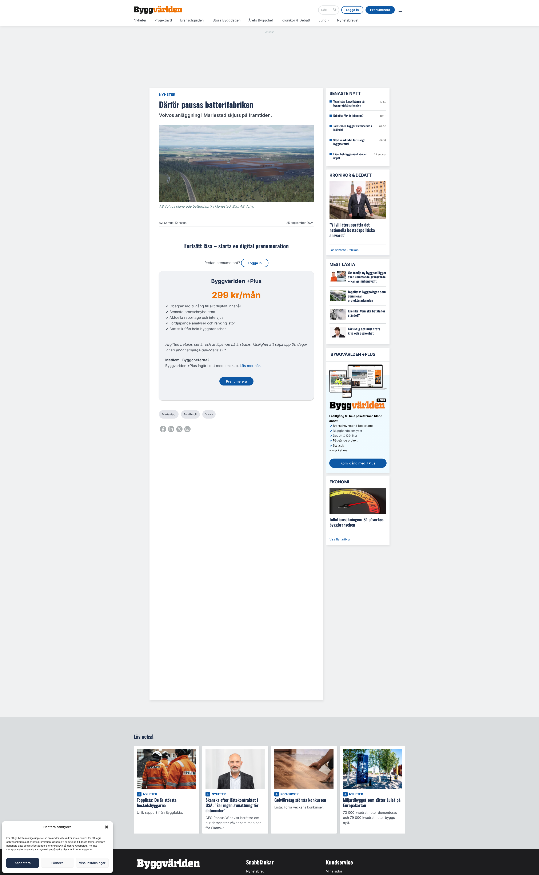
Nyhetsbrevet (348, 20)
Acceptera (23, 863)
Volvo (209, 414)
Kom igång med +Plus (357, 463)
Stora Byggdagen (226, 20)
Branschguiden (192, 20)
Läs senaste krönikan (344, 250)
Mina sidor (334, 871)
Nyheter (140, 20)
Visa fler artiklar (340, 539)
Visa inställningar (92, 863)
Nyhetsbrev (255, 871)
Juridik (324, 20)
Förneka (57, 863)
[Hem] (158, 10)
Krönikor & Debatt (296, 20)
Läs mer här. (250, 366)
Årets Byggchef (260, 20)
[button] (106, 827)
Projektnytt (163, 20)
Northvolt (190, 414)
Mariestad (169, 414)
